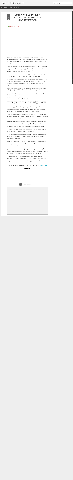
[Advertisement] (58, 42)
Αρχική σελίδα (15, 7)
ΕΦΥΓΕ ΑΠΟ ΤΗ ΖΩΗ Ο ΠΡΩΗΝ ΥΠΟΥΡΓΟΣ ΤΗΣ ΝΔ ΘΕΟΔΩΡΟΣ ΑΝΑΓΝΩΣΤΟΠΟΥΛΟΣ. (27, 17)
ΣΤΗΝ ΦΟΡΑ (43, 165)
